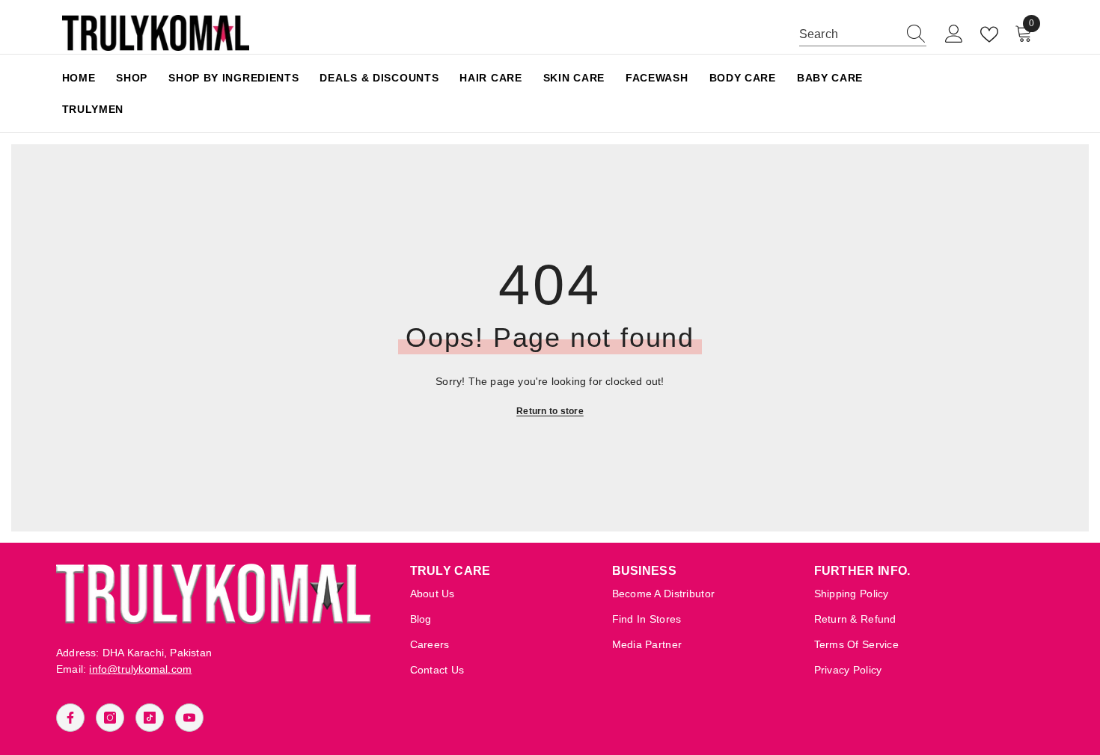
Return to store (550, 411)
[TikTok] (149, 717)
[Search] (862, 34)
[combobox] (848, 34)
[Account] (954, 34)
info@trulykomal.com (140, 669)
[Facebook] (70, 717)
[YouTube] (189, 717)
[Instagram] (110, 717)
